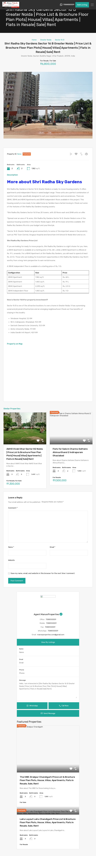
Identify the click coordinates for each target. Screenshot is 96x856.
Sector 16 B (59, 40)
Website (11, 560)
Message (22, 680)
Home (34, 40)
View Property (25, 438)
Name (11, 547)
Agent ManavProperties (47, 614)
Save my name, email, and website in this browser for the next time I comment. (43, 573)
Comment (13, 508)
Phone (21, 670)
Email (52, 547)
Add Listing (82, 5)
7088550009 (68, 5)
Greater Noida (45, 40)
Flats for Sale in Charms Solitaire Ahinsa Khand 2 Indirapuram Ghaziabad (70, 452)
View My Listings (48, 642)
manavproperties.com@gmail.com (50, 635)
